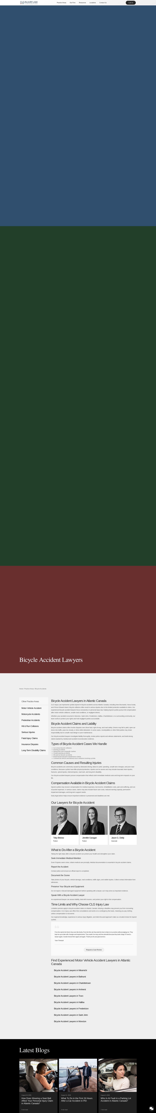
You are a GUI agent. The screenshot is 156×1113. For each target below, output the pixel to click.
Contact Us (103, 2)
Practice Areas (61, 2)
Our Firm (72, 2)
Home (21, 689)
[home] (29, 2)
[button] (61, 2)
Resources (82, 2)
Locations (93, 2)
